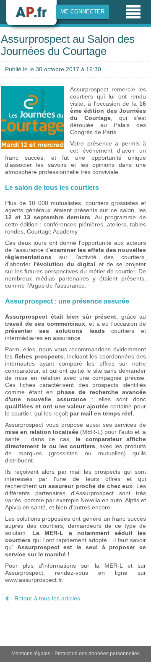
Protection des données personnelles (97, 654)
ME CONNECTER (82, 11)
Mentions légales (30, 654)
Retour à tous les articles (47, 598)
